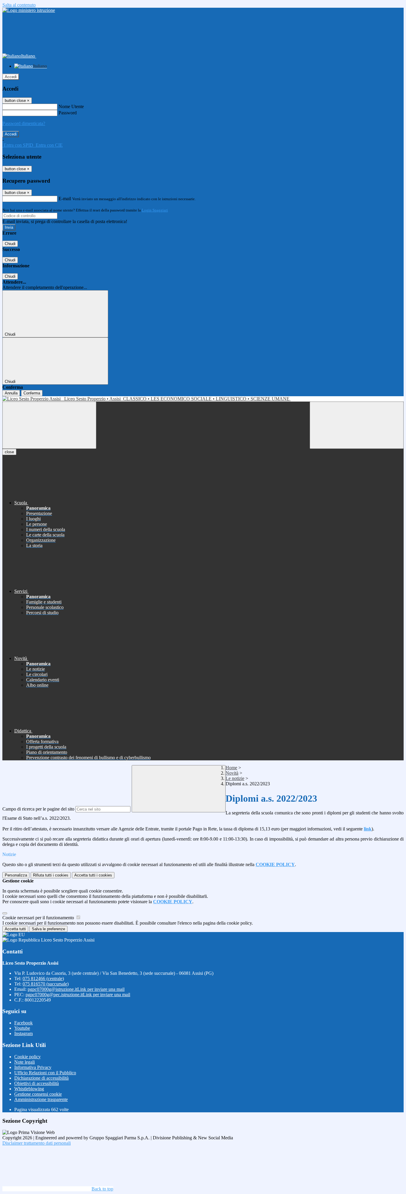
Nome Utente (71, 106)
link (368, 828)
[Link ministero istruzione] (28, 10)
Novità (232, 773)
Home (231, 767)
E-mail (65, 198)
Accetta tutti (93, 875)
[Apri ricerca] (357, 425)
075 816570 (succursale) (46, 983)
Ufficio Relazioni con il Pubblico (45, 1072)
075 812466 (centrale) (43, 978)
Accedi (11, 77)
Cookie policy (27, 1056)
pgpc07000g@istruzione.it (76, 989)
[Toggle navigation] (49, 425)
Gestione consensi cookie (38, 1094)
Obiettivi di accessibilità (36, 1083)
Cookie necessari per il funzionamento (38, 917)
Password (68, 112)
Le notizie (235, 778)
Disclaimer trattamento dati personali (36, 1143)
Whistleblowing (29, 1088)
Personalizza (16, 875)
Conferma (31, 393)
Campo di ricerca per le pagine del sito (38, 808)
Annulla (11, 393)
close (9, 452)
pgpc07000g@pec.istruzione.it (78, 994)
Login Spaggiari (155, 210)
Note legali (24, 1062)
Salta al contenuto (19, 4)
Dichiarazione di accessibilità (41, 1078)
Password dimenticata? (23, 123)
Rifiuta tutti (50, 875)
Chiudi (10, 243)
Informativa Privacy (32, 1067)
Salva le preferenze (48, 929)
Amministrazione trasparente (41, 1099)
